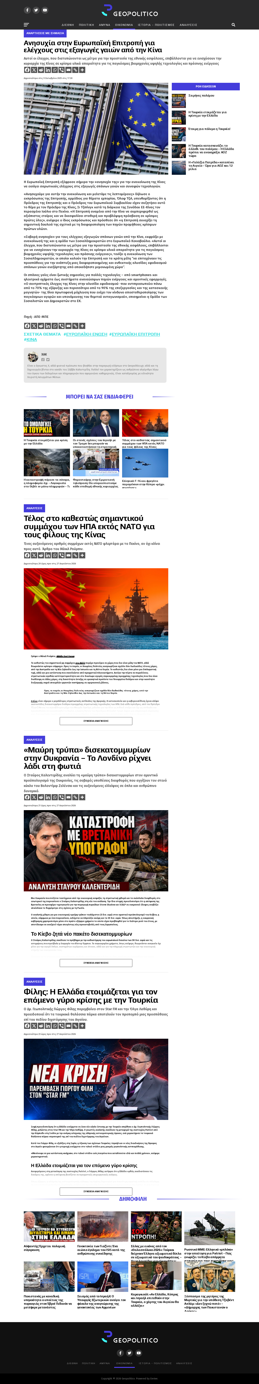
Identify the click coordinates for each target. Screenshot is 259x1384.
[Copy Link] (75, 70)
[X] (34, 70)
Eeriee (154, 1378)
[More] (82, 70)
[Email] (68, 70)
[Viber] (61, 70)
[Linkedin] (48, 70)
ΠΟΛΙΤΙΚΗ (86, 25)
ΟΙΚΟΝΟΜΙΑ (124, 25)
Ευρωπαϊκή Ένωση (86, 334)
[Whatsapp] (55, 70)
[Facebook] (27, 70)
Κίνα (31, 339)
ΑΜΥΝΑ (104, 25)
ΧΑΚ (44, 354)
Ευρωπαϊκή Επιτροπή (136, 334)
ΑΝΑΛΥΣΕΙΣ (189, 25)
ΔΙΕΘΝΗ (68, 25)
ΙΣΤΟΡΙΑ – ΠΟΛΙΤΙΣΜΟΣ (156, 25)
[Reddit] (41, 70)
